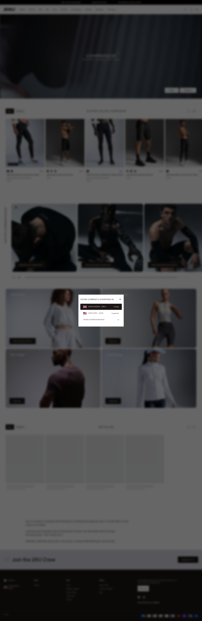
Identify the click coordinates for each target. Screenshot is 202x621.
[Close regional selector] (120, 299)
